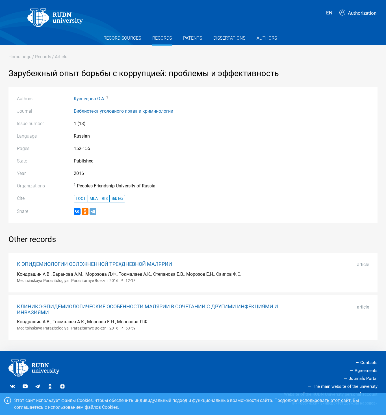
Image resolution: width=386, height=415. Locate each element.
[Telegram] (93, 211)
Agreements (366, 370)
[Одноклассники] (85, 211)
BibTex (117, 198)
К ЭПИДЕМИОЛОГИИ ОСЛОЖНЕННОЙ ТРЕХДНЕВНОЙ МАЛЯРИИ (94, 264)
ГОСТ (81, 198)
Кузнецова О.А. (89, 98)
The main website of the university (345, 386)
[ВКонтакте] (77, 211)
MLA (94, 198)
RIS (105, 198)
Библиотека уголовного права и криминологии (123, 111)
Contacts (369, 362)
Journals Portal (363, 378)
